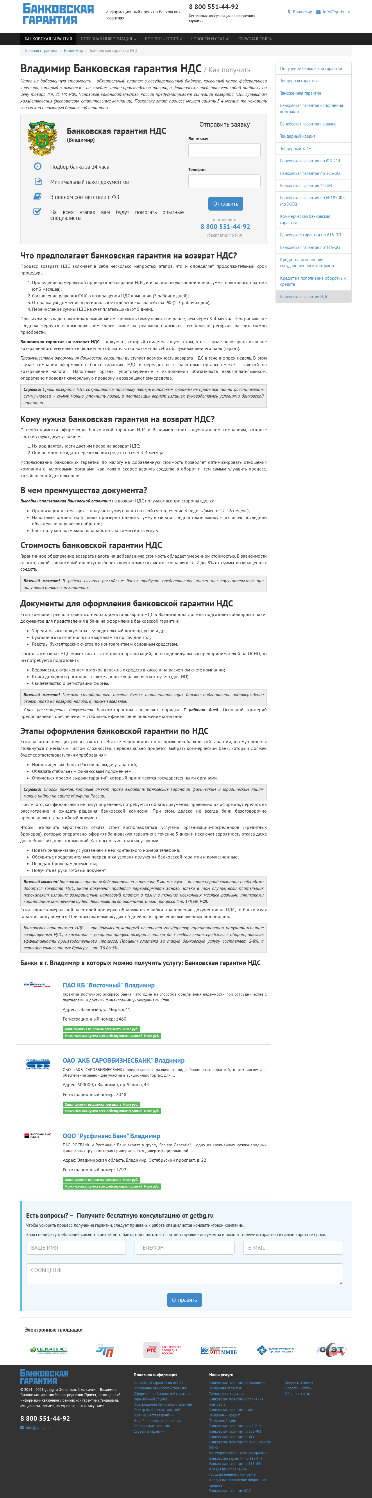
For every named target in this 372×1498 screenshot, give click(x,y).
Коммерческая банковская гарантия (238, 1452)
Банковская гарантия (48, 39)
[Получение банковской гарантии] (58, 13)
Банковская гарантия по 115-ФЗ (310, 247)
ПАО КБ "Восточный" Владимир (109, 985)
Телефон (197, 169)
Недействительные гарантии (157, 1420)
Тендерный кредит (297, 136)
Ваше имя (198, 138)
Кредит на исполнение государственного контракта (232, 1472)
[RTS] (162, 1349)
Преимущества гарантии (154, 1415)
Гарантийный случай (150, 1399)
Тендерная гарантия (299, 80)
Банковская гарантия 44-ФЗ (306, 185)
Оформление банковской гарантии (162, 1393)
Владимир (301, 12)
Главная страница (41, 50)
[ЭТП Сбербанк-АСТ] (49, 1349)
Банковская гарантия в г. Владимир (237, 1382)
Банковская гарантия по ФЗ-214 (310, 161)
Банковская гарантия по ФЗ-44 (158, 1382)
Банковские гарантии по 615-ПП (310, 235)
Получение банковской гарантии (311, 68)
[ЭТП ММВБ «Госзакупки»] (219, 1349)
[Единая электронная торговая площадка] (275, 1349)
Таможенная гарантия (300, 93)
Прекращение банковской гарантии (163, 1404)
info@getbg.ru (335, 12)
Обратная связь (255, 39)
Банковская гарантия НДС (304, 296)
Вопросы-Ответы (163, 39)
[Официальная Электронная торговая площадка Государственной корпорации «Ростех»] (105, 1349)
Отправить (225, 203)
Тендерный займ (296, 148)
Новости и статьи (210, 39)
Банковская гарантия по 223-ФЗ (310, 173)
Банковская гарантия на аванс (308, 124)
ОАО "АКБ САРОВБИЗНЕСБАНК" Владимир (124, 1060)
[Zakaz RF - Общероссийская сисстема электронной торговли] (332, 1349)
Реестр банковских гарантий (157, 1409)
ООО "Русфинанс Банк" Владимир (111, 1135)
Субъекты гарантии (149, 1431)
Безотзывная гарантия (152, 1425)
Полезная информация (107, 39)
